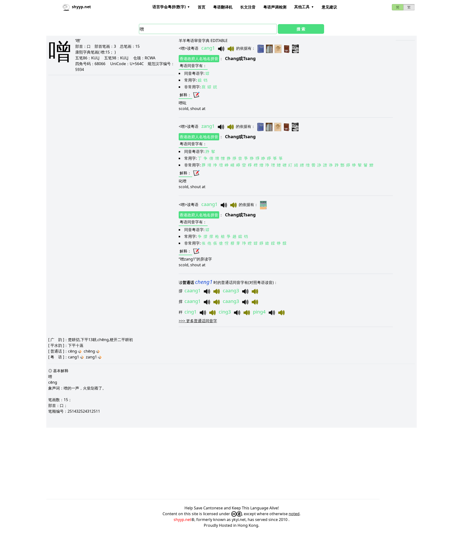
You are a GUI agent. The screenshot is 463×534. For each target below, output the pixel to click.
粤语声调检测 (274, 7)
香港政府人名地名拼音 (199, 58)
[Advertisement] (191, 463)
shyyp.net (182, 519)
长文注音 (248, 7)
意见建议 (329, 7)
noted (294, 513)
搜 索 (301, 29)
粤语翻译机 (222, 7)
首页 (201, 7)
